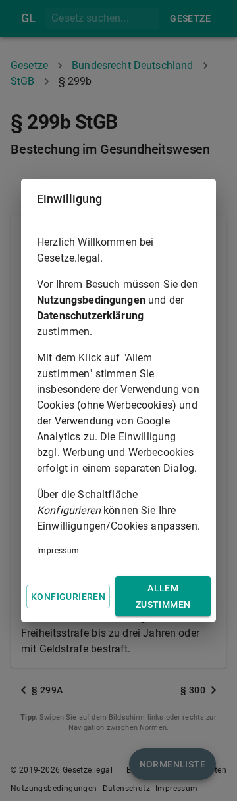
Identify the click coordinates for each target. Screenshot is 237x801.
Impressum (58, 550)
